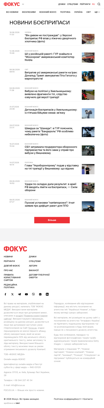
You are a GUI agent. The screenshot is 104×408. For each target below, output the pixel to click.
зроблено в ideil (12, 403)
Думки (61, 4)
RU (93, 4)
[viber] (33, 294)
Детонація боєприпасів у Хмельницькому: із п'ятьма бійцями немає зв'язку (51, 111)
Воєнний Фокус (47, 12)
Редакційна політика (10, 286)
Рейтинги (85, 4)
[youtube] (26, 294)
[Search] (99, 4)
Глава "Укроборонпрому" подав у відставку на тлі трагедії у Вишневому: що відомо (52, 167)
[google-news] (40, 294)
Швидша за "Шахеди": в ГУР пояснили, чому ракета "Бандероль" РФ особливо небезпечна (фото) (49, 131)
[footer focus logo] (15, 248)
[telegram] (19, 294)
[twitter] (12, 294)
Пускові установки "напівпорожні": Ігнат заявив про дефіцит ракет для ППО (50, 204)
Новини (8, 256)
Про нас (8, 270)
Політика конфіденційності (67, 399)
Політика (65, 12)
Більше (52, 220)
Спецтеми (72, 4)
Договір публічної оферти (39, 276)
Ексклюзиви (29, 12)
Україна (78, 12)
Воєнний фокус (31, 51)
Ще (96, 12)
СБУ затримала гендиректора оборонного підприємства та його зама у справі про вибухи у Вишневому (51, 150)
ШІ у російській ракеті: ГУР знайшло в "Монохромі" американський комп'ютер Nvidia (49, 57)
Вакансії (33, 270)
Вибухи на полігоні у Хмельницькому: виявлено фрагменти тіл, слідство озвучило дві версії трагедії (48, 94)
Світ (88, 12)
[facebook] (5, 294)
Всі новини (12, 12)
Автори (33, 265)
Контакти (88, 399)
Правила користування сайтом (12, 277)
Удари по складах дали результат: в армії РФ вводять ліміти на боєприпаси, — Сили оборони (51, 187)
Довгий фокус (12, 265)
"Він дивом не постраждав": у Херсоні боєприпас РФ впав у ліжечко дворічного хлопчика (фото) (50, 38)
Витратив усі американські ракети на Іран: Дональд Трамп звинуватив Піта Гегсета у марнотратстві (51, 75)
